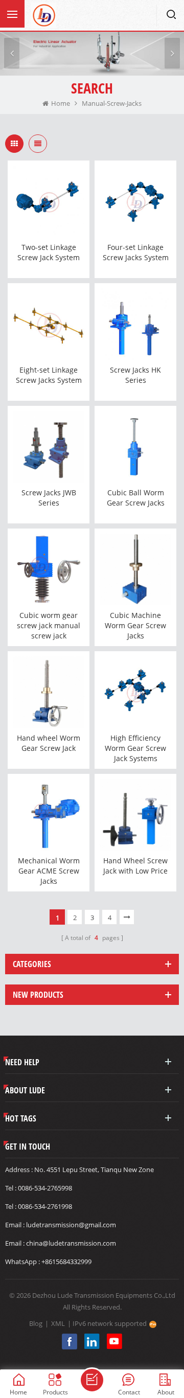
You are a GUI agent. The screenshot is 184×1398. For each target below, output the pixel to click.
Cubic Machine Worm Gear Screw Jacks (135, 625)
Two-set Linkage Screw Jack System (48, 252)
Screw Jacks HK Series (135, 375)
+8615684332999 (66, 1261)
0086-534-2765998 (45, 1188)
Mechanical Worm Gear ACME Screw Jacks (49, 871)
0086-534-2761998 (45, 1206)
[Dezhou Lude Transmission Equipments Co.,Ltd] (43, 15)
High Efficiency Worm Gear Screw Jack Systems (135, 748)
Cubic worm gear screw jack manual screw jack (48, 625)
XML (58, 1323)
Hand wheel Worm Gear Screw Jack (48, 743)
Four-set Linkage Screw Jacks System (136, 252)
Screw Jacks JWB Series (48, 498)
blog (35, 1323)
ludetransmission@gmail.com (71, 1224)
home (60, 103)
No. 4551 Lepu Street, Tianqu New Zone (94, 1169)
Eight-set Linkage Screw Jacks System (49, 375)
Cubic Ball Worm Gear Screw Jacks (136, 498)
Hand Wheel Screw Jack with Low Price (135, 866)
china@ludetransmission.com (71, 1243)
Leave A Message (92, 1380)
